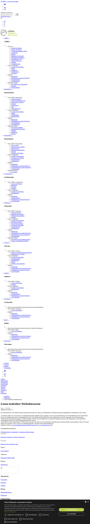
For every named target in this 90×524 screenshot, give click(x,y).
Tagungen (14, 73)
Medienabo (14, 132)
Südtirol (6, 273)
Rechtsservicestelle (16, 222)
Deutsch (6, 363)
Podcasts (13, 86)
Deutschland (7, 135)
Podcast (13, 134)
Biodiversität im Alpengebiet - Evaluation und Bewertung (13, 437)
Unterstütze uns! (15, 64)
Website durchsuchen (6, 12)
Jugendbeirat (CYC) (16, 59)
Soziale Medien (15, 87)
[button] (30, 522)
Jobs (12, 107)
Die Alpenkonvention (17, 223)
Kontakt (13, 62)
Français (6, 365)
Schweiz (6, 242)
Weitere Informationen (10, 512)
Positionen (14, 70)
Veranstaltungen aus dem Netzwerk (21, 167)
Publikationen (15, 72)
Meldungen (14, 76)
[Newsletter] (5, 4)
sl (4, 26)
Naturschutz (4, 458)
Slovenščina (7, 368)
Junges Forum (15, 148)
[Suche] (17, 15)
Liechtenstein (8, 174)
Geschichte (14, 53)
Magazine (3, 482)
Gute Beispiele (15, 81)
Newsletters (4, 479)
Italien (6, 320)
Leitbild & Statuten (16, 48)
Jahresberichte (15, 116)
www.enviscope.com (44, 425)
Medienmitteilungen (6, 492)
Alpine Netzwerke (16, 60)
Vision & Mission (16, 99)
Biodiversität (11, 458)
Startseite (6, 396)
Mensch (6, 451)
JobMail (13, 130)
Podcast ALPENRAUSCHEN (19, 241)
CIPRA (6, 38)
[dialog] (45, 512)
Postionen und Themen (17, 158)
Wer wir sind (14, 145)
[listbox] (85, 502)
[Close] (5, 45)
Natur (2, 451)
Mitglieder (14, 185)
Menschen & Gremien (17, 56)
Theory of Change (16, 49)
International (7, 89)
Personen (13, 187)
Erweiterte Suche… (6, 16)
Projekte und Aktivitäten (18, 263)
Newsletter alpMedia (17, 127)
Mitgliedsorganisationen (18, 57)
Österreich (7, 202)
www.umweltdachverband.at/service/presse (23, 425)
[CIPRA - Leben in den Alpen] (9, 1)
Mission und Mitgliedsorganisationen (21, 252)
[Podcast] (5, 8)
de (5, 21)
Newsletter (14, 172)
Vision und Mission (16, 184)
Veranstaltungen (15, 79)
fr (4, 23)
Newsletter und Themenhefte (19, 84)
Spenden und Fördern (17, 153)
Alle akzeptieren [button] (71, 509)
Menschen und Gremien (18, 147)
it (4, 24)
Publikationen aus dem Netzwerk (20, 78)
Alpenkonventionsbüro (17, 220)
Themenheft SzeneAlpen (18, 129)
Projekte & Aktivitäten (17, 67)
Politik (13, 68)
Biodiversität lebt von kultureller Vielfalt (9, 444)
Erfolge (13, 54)
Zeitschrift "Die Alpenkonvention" (20, 239)
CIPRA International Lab (18, 100)
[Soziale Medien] (5, 9)
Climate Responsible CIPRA (19, 51)
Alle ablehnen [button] (71, 514)
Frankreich (7, 299)
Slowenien (7, 341)
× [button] (88, 501)
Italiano (6, 366)
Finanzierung (15, 105)
